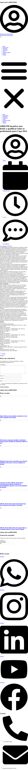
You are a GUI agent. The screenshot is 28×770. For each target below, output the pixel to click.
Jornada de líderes (6, 52)
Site (1, 380)
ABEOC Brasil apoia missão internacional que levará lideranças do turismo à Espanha (13, 504)
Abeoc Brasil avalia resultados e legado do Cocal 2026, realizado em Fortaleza (13, 416)
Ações (4, 51)
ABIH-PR (4, 246)
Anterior (3, 353)
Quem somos (5, 47)
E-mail (2, 378)
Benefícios (5, 48)
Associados (5, 50)
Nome (1, 375)
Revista (4, 53)
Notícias (4, 54)
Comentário (3, 364)
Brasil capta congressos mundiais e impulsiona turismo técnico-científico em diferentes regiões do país (13, 441)
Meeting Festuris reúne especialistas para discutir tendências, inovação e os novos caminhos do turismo (13, 462)
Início (4, 46)
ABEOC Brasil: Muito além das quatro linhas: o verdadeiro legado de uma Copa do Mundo (13, 528)
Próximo (2, 355)
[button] (14, 85)
